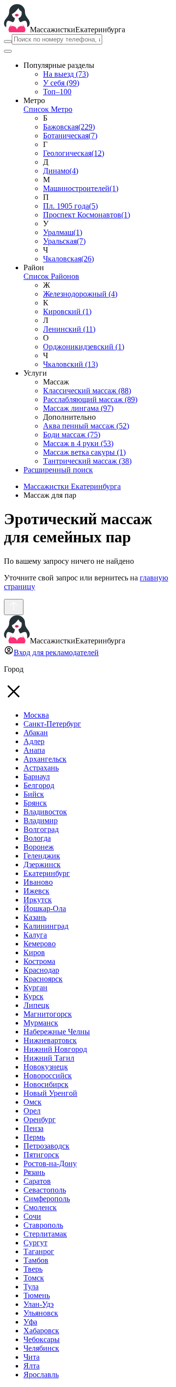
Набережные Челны (56, 1031)
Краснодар (41, 970)
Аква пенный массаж (86, 426)
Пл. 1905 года (70, 206)
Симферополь (46, 1199)
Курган (35, 987)
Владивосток (45, 812)
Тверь (33, 1269)
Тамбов (35, 1260)
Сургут (35, 1242)
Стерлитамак (45, 1234)
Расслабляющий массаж (90, 399)
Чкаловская (68, 259)
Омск (32, 1102)
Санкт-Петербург (52, 724)
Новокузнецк (45, 1067)
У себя (61, 83)
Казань (34, 917)
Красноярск (43, 979)
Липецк (36, 1005)
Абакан (35, 732)
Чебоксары (41, 1339)
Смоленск (40, 1207)
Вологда (37, 838)
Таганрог (38, 1251)
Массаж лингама (78, 408)
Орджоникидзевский (83, 346)
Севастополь (44, 1190)
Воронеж (38, 847)
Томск (33, 1278)
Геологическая (73, 153)
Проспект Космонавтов (86, 215)
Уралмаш (62, 232)
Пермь (34, 1137)
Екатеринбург (46, 873)
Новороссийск (47, 1075)
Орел (32, 1111)
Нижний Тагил (48, 1058)
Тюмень (36, 1295)
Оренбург (39, 1119)
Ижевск (36, 891)
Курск (33, 996)
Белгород (38, 785)
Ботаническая (70, 135)
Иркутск (37, 900)
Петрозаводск (46, 1146)
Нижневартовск (50, 1040)
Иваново (38, 882)
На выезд (65, 74)
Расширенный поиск (58, 470)
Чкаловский (70, 364)
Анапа (34, 750)
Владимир (40, 820)
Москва (36, 715)
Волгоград (41, 829)
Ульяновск (40, 1313)
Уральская (64, 241)
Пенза (33, 1128)
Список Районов (51, 276)
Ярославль (41, 1374)
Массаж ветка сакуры (84, 452)
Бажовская (69, 127)
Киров (34, 952)
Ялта (31, 1366)
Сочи (32, 1216)
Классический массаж (87, 390)
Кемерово (39, 943)
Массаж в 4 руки (78, 443)
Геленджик (41, 856)
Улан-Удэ (38, 1304)
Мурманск (40, 1023)
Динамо (60, 171)
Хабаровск (41, 1330)
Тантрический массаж (87, 461)
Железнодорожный (80, 294)
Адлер (33, 741)
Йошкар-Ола (44, 908)
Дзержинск (42, 864)
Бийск (33, 794)
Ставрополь (43, 1225)
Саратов (37, 1181)
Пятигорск (41, 1155)
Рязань (34, 1172)
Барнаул (36, 776)
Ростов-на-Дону (50, 1163)
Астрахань (41, 768)
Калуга (35, 935)
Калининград (45, 926)
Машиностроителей (80, 188)
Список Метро (47, 109)
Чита (31, 1357)
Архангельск (44, 759)
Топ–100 (57, 91)
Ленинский (69, 329)
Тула (31, 1286)
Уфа (30, 1322)
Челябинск (41, 1348)
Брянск (35, 803)
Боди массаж (71, 434)
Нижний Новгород (55, 1049)
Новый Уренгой (50, 1093)
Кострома (39, 961)
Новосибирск (45, 1084)
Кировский (67, 311)
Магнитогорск (47, 1014)
